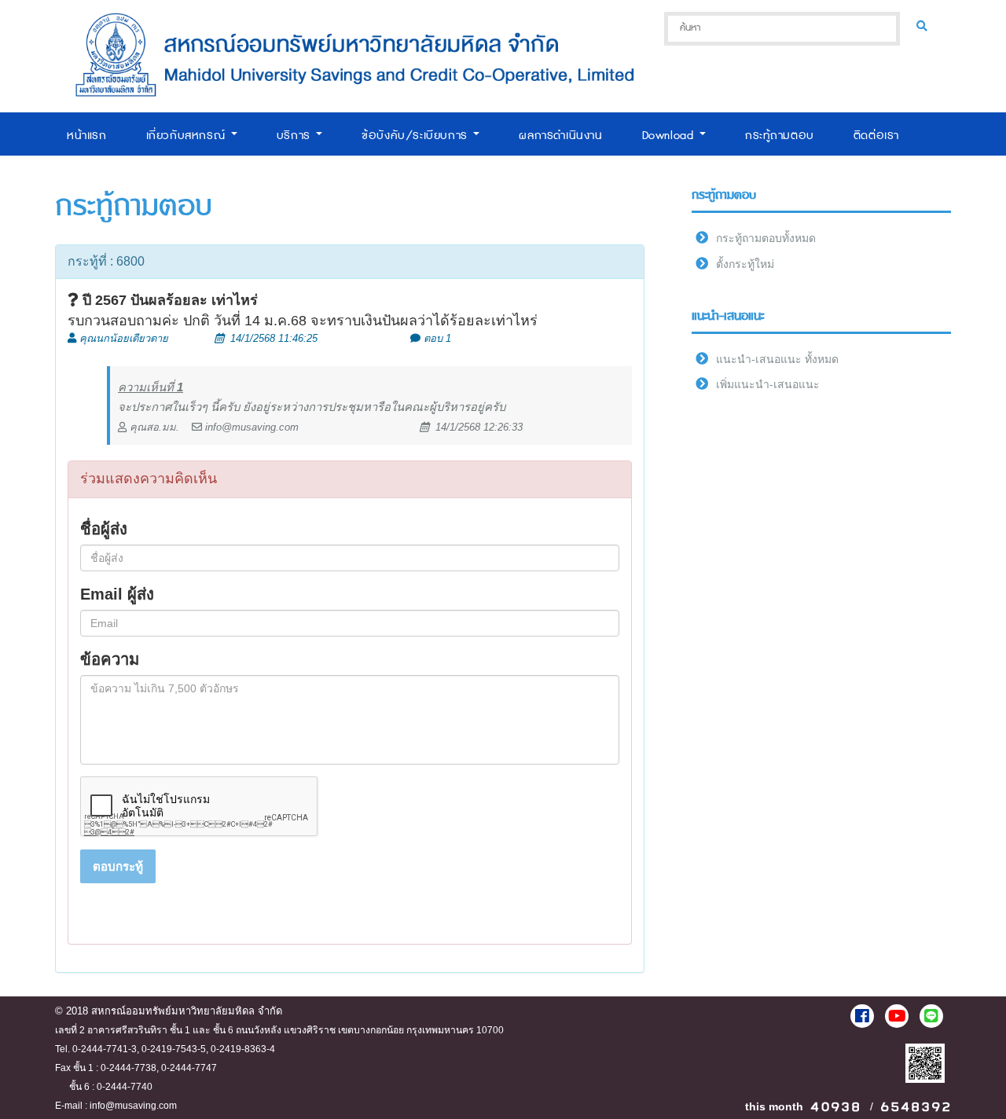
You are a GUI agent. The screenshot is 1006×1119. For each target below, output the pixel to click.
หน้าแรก (87, 136)
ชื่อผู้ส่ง (103, 528)
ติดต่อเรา (876, 136)
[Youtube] (897, 1016)
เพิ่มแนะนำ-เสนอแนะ (768, 384)
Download (670, 136)
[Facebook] (862, 1016)
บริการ (296, 136)
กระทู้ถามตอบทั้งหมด (766, 238)
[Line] (931, 1016)
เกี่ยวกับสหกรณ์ (187, 136)
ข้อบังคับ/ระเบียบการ (417, 136)
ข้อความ (109, 659)
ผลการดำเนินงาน (560, 136)
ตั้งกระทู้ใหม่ (745, 264)
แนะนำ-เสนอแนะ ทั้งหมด (777, 359)
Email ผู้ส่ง (117, 594)
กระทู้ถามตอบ (779, 136)
